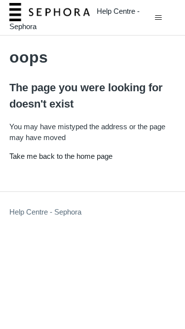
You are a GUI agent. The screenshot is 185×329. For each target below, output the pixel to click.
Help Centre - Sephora (45, 212)
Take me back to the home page (60, 156)
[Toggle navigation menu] (158, 18)
